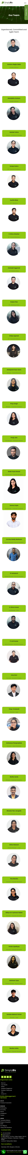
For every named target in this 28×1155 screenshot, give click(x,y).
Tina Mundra (14, 878)
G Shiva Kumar (14, 607)
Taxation (2, 1115)
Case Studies (4, 1084)
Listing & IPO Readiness (6, 1127)
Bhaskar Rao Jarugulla (14, 811)
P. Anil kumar (14, 641)
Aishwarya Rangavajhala (14, 743)
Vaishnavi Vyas (14, 980)
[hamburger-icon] (25, 3)
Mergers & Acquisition (5, 1122)
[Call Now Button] (3, 1152)
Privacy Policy (18, 1152)
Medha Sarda (14, 777)
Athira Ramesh (14, 845)
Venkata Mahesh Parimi (14, 1014)
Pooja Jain (14, 437)
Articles (3, 1086)
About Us (3, 1083)
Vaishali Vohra (14, 132)
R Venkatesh (14, 573)
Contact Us (3, 1093)
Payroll (2, 1111)
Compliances (3, 1113)
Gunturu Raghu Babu (14, 64)
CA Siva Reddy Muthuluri (14, 539)
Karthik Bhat (14, 200)
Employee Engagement (6, 1088)
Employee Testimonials (6, 1090)
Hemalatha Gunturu (14, 98)
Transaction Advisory (5, 1120)
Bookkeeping (3, 1108)
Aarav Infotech (10, 1152)
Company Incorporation (5, 1102)
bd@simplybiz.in (6, 1134)
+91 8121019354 (6, 1133)
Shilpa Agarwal (14, 336)
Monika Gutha (14, 1048)
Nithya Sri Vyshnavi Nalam (14, 912)
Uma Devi (14, 675)
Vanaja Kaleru (14, 166)
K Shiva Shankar (14, 234)
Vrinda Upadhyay (14, 946)
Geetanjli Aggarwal (14, 268)
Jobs (2, 1092)
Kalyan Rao (14, 302)
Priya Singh (14, 403)
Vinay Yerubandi (14, 709)
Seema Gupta (14, 505)
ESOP (1, 1123)
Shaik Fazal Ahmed (14, 471)
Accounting (3, 1109)
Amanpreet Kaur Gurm (14, 370)
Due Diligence (3, 1125)
